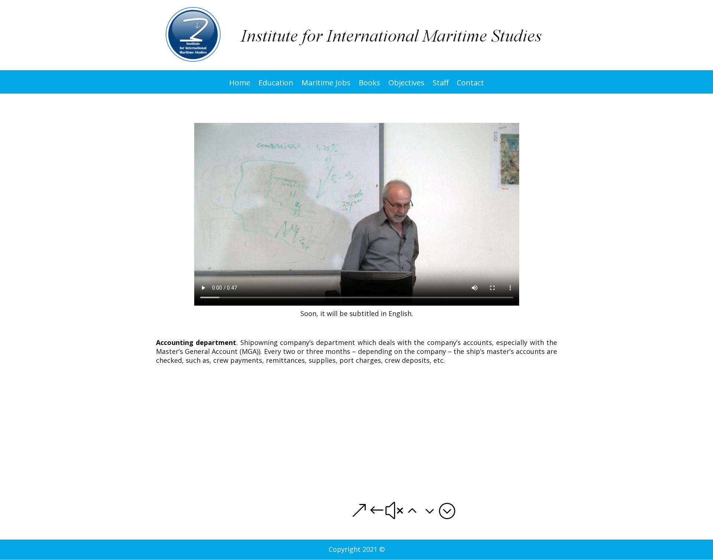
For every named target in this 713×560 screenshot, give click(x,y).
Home (239, 85)
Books (369, 85)
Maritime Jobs (326, 85)
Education (275, 85)
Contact (470, 85)
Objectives (406, 85)
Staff (441, 85)
